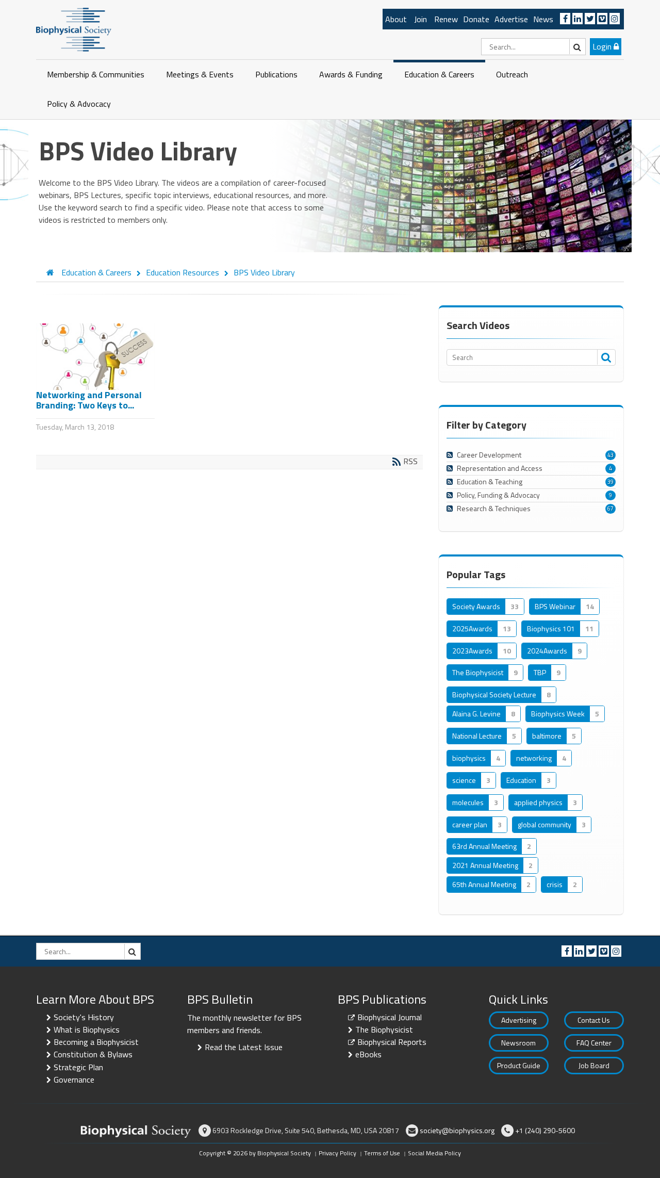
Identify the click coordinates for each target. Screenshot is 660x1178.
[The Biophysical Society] (73, 29)
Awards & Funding (351, 74)
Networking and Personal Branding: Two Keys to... (89, 400)
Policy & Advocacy (79, 103)
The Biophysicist (384, 1029)
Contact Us (594, 1020)
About (396, 19)
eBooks (368, 1054)
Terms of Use (382, 1153)
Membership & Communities (95, 74)
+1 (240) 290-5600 (545, 1130)
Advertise (511, 19)
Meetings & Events (200, 74)
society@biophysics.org (457, 1130)
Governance (74, 1079)
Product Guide (518, 1065)
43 (610, 455)
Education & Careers (439, 74)
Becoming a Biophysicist (96, 1042)
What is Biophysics (87, 1029)
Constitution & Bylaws (93, 1054)
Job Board (594, 1065)
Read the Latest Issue (244, 1047)
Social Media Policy (434, 1153)
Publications (276, 74)
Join (420, 19)
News (543, 19)
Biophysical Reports (391, 1042)
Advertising (518, 1020)
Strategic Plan (78, 1067)
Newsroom (518, 1042)
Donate (476, 19)
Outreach (512, 74)
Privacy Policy (337, 1153)
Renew (446, 19)
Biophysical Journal (389, 1017)
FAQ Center (594, 1042)
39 (610, 482)
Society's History (84, 1017)
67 (610, 508)
